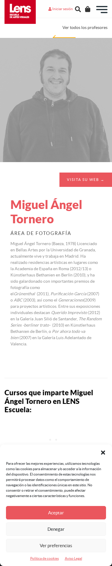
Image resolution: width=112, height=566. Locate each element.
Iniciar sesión (62, 9)
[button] (103, 452)
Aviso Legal (73, 558)
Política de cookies (44, 558)
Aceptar (56, 512)
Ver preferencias (56, 545)
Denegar (56, 529)
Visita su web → (86, 180)
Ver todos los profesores (85, 27)
